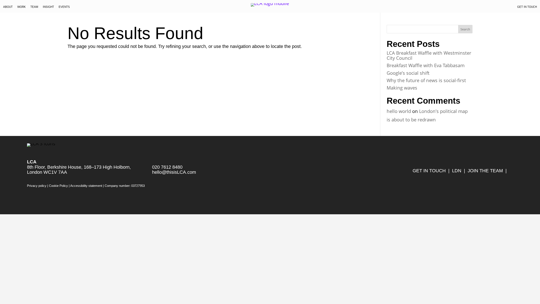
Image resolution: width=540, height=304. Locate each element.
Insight (48, 7)
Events (64, 7)
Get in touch (527, 7)
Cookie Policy (58, 185)
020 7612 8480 (167, 167)
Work (21, 7)
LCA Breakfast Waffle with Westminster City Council (429, 55)
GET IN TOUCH (429, 170)
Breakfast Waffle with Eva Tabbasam (425, 65)
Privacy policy (36, 185)
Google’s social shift (408, 73)
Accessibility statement (86, 185)
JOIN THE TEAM (485, 170)
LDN (456, 170)
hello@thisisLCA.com (174, 172)
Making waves (402, 87)
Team (34, 7)
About (8, 7)
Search (465, 29)
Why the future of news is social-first (426, 80)
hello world (399, 111)
